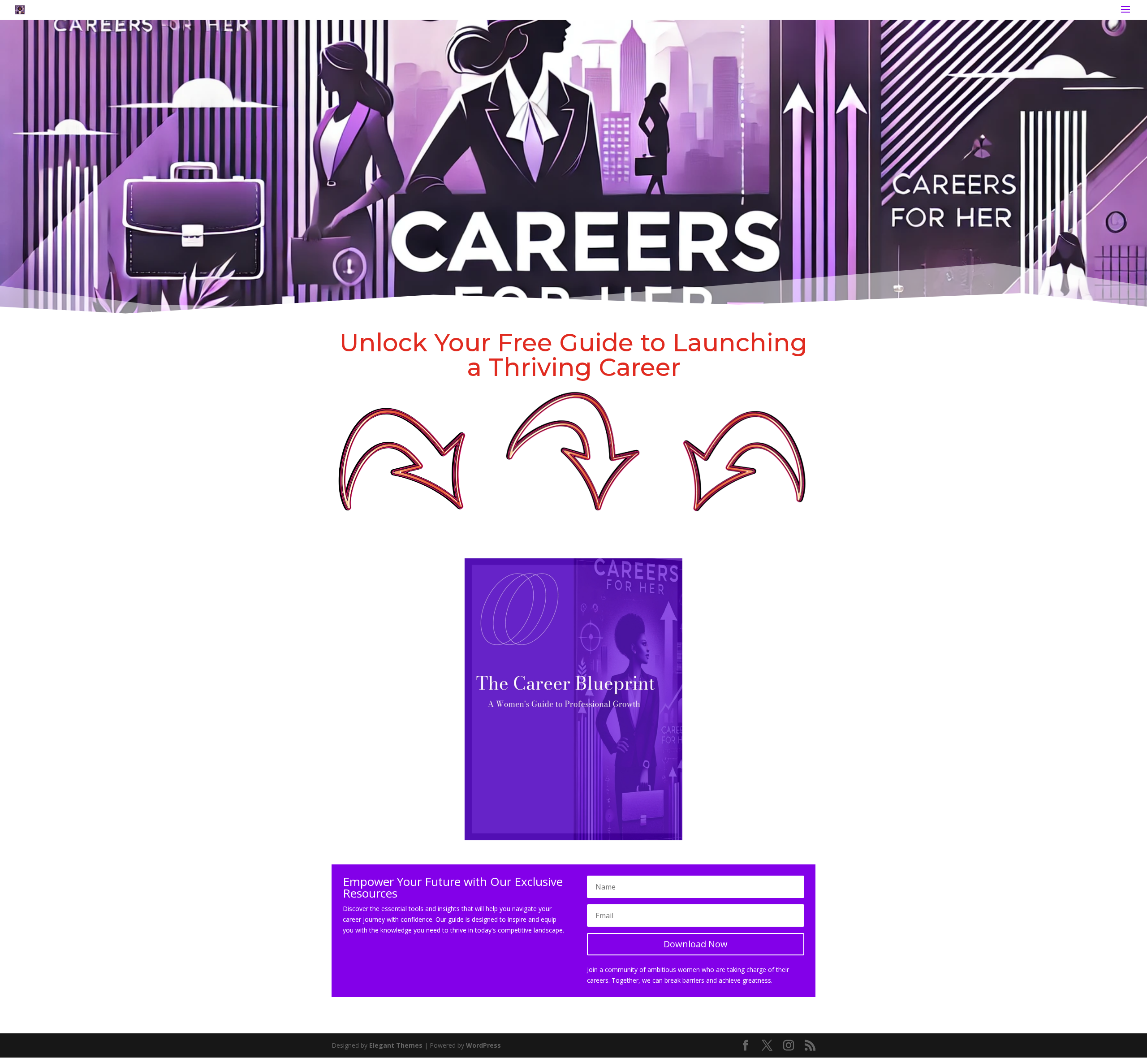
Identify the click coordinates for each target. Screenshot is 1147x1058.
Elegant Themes (396, 1045)
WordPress (483, 1045)
